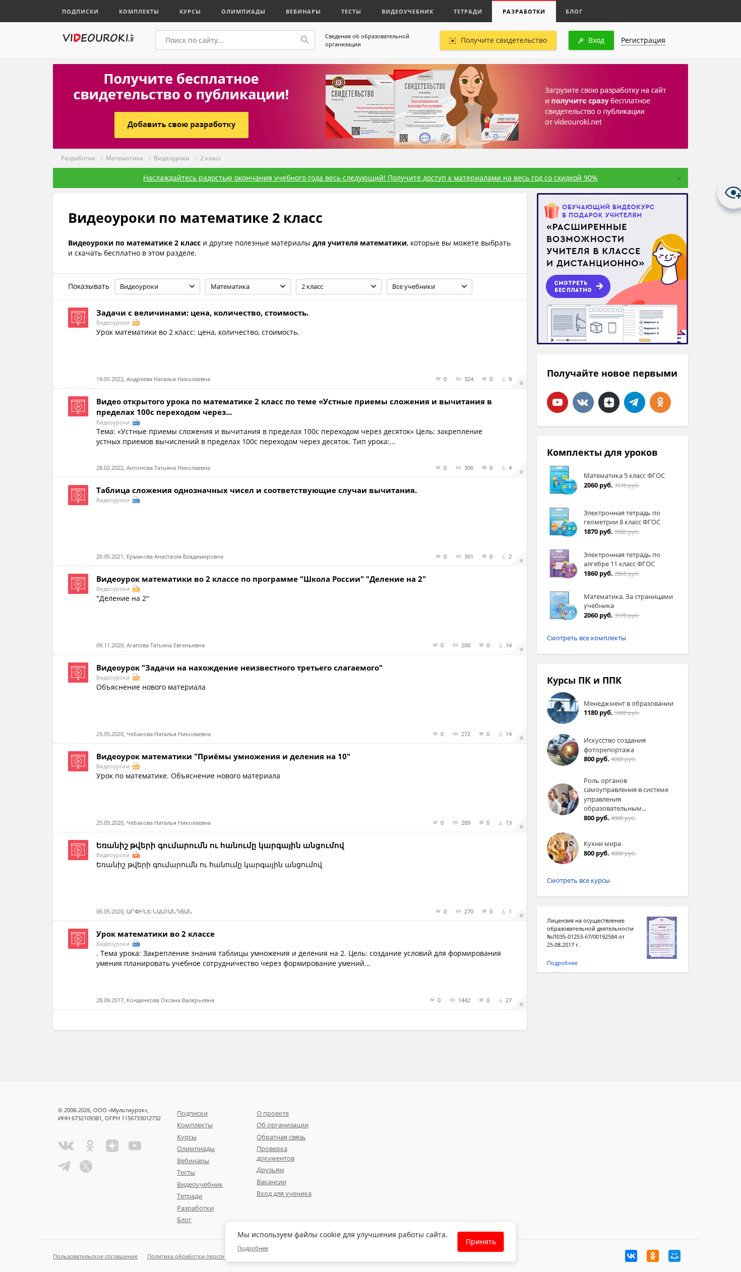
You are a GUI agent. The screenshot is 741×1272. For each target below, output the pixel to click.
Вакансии (271, 1181)
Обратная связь (281, 1136)
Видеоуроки (172, 158)
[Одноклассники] (653, 1256)
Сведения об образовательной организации (367, 40)
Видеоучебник (408, 11)
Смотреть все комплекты (586, 637)
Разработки (524, 11)
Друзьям (270, 1169)
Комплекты (139, 11)
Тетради (468, 11)
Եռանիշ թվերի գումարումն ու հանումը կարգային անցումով (220, 845)
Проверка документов (275, 1153)
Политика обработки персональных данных (207, 1256)
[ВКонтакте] (631, 1256)
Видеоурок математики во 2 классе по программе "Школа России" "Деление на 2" (261, 579)
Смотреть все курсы (578, 880)
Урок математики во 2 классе (155, 934)
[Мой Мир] (674, 1256)
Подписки (80, 11)
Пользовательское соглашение (95, 1256)
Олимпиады (243, 11)
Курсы (190, 11)
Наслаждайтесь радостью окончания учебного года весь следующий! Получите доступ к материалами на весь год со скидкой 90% (370, 178)
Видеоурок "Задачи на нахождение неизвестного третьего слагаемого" (239, 667)
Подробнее (562, 962)
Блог (574, 11)
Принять (481, 1241)
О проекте (273, 1113)
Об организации (282, 1124)
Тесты (351, 11)
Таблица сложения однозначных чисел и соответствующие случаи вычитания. (256, 490)
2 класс (210, 158)
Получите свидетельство (504, 40)
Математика (124, 158)
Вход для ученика (284, 1193)
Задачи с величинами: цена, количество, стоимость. (202, 313)
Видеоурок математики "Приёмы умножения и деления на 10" (223, 756)
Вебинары (303, 11)
